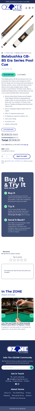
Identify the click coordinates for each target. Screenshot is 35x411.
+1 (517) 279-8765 (18, 377)
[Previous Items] (3, 315)
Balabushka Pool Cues (23, 53)
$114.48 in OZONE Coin (15, 161)
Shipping (7, 395)
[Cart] (30, 8)
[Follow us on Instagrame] (18, 384)
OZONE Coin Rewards (17, 398)
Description (9, 74)
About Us (7, 393)
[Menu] (33, 8)
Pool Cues (9, 53)
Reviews (28, 395)
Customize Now (8, 129)
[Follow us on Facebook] (16, 384)
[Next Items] (31, 315)
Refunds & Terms (18, 395)
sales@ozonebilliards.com (19, 379)
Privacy (28, 393)
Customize (21, 74)
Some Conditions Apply (17, 231)
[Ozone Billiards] (12, 8)
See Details (25, 215)
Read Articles (8, 294)
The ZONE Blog (18, 393)
